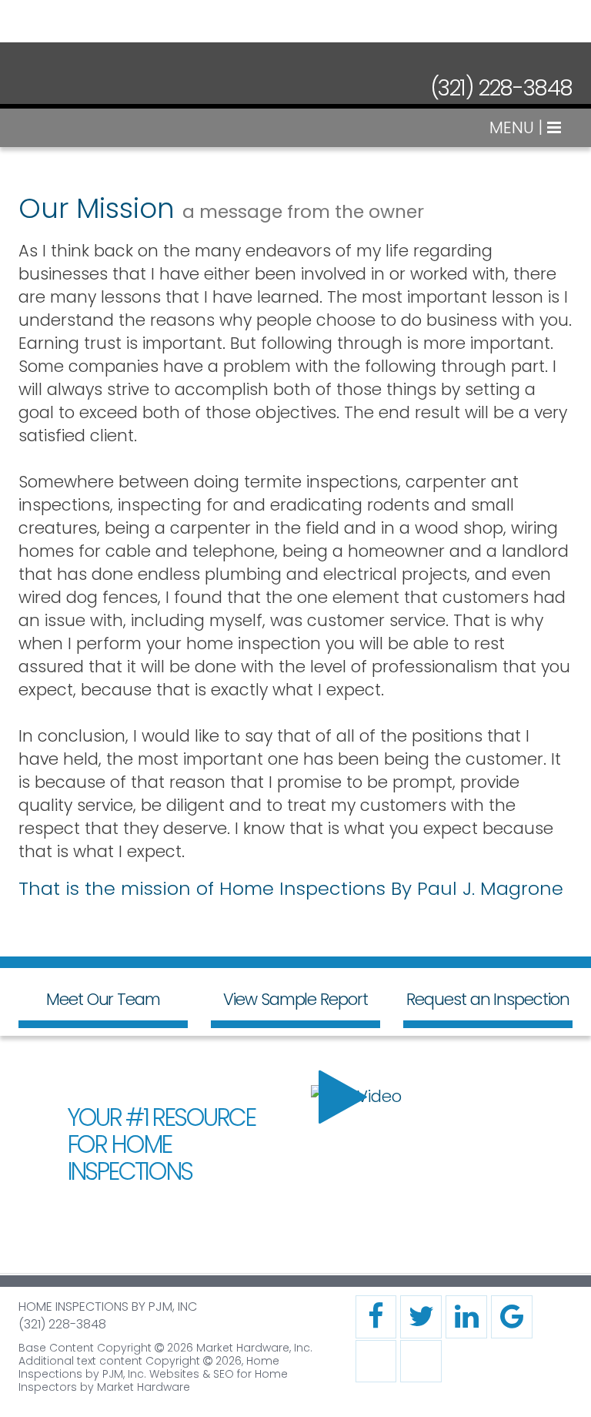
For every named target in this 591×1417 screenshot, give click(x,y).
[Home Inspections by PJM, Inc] (87, 83)
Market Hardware (143, 1387)
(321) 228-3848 (501, 88)
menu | (518, 127)
